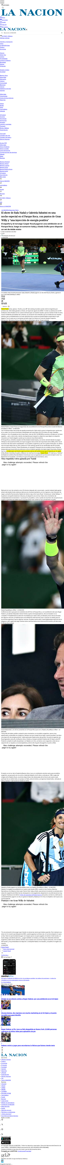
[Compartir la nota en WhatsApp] (4, 299)
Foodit (4, 22)
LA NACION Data (5, 45)
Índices (2, 64)
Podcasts (2, 126)
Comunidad (3, 83)
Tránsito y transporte (6, 42)
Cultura (2, 81)
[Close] (2, 1048)
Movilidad (3, 62)
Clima (1, 43)
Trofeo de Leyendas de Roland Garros (31, 895)
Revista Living (4, 167)
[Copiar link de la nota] (2, 301)
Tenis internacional (8, 949)
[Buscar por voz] (61, 32)
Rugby (2, 105)
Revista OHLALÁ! (5, 162)
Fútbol (2, 104)
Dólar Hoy (3, 55)
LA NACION (5, 210)
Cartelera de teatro (5, 137)
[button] (32, 117)
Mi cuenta (5, 27)
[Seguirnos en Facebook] (2, 1120)
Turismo (2, 117)
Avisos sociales (4, 149)
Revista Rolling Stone (6, 169)
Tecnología (3, 119)
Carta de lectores (5, 150)
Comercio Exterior (5, 60)
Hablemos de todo (5, 89)
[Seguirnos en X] (2, 1125)
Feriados (2, 122)
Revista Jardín (4, 171)
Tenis (1, 107)
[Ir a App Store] (6, 1144)
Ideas (1, 156)
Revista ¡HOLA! (4, 164)
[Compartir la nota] (2, 299)
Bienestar (3, 85)
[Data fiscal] (2, 1162)
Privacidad (28, 1151)
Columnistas (3, 96)
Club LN (4, 24)
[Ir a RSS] (2, 1134)
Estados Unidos (4, 70)
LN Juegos (3, 115)
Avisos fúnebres (4, 147)
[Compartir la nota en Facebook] (2, 304)
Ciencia (2, 87)
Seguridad (3, 77)
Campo (2, 57)
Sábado (2, 154)
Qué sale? (3, 134)
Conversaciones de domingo (8, 152)
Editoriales (3, 94)
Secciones (5, 20)
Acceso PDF (3, 143)
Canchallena (3, 109)
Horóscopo (3, 120)
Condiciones (21, 1151)
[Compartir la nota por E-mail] (6, 304)
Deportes (12, 210)
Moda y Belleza (4, 128)
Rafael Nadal (5, 947)
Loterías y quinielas (5, 124)
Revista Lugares (4, 165)
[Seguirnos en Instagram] (2, 1130)
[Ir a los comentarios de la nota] (4, 296)
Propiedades (3, 58)
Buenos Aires (4, 75)
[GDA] (5, 1157)
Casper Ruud (7, 951)
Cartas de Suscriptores (6, 98)
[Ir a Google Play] (6, 1140)
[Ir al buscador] (2, 7)
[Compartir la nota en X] (4, 304)
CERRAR (2, 1)
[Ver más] (2, 953)
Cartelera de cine (5, 135)
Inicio (3, 17)
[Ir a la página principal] (32, 15)
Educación (3, 79)
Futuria (2, 53)
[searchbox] (31, 33)
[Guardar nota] (2, 296)
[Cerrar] (26, 30)
